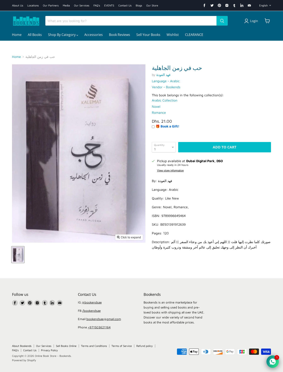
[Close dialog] (182, 120)
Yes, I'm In (141, 249)
